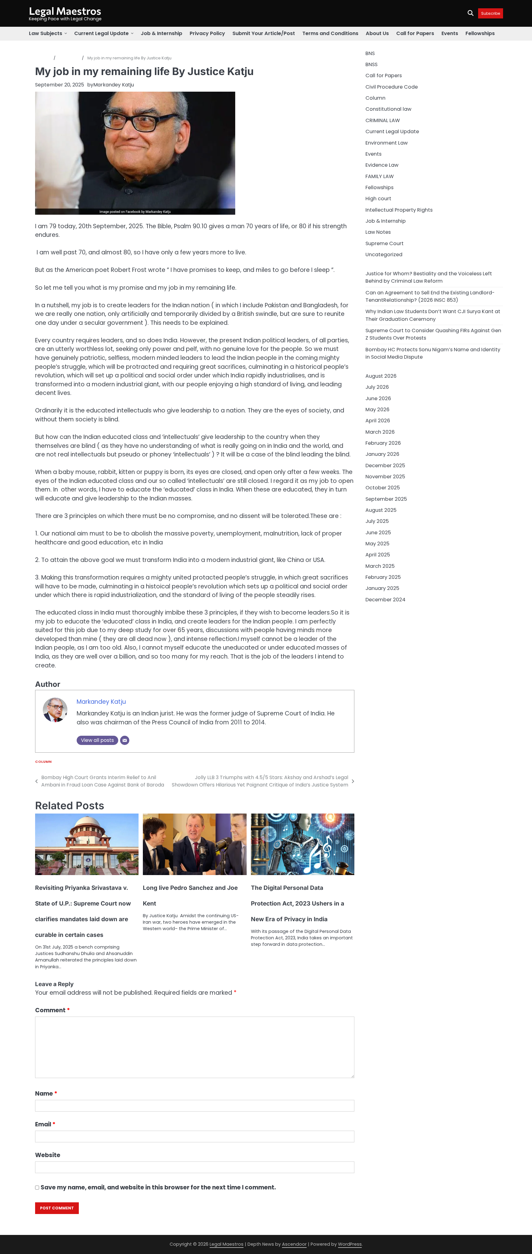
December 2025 (385, 465)
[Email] (124, 740)
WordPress (350, 1244)
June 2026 (378, 398)
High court (378, 198)
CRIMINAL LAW (382, 120)
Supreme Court (384, 243)
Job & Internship (161, 33)
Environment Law (386, 142)
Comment (52, 1010)
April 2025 (377, 554)
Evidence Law (381, 165)
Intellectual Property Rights (399, 209)
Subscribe (490, 13)
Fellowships (480, 33)
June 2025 (378, 532)
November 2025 (385, 476)
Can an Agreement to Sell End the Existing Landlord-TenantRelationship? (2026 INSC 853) (430, 296)
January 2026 (382, 454)
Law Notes (378, 232)
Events (449, 33)
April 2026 (377, 420)
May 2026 (377, 409)
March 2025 (380, 566)
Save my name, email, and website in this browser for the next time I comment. (158, 1187)
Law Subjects (45, 33)
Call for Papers (415, 33)
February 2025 (383, 577)
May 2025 (377, 543)
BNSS (371, 64)
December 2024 (385, 599)
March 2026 (380, 432)
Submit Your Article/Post (263, 33)
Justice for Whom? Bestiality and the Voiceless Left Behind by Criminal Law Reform (428, 277)
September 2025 (386, 499)
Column (43, 761)
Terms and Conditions (330, 33)
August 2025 (381, 510)
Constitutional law (388, 109)
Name (46, 1093)
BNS (370, 53)
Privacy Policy (207, 33)
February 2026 (383, 443)
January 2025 (382, 588)
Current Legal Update (101, 33)
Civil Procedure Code (391, 86)
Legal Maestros (65, 10)
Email (45, 1124)
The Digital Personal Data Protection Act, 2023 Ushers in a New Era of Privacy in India (297, 903)
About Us (377, 33)
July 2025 (377, 521)
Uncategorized (383, 254)
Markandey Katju (113, 84)
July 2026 (377, 387)
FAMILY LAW (379, 176)
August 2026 (381, 376)
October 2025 (382, 487)
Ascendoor (294, 1244)
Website (47, 1155)
